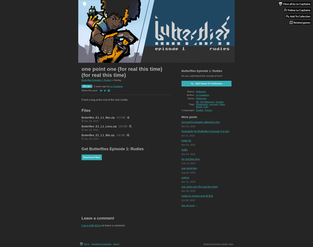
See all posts (188, 205)
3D (197, 102)
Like (88, 86)
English (199, 110)
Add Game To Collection (208, 83)
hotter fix (186, 140)
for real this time (190, 159)
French (208, 110)
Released (201, 91)
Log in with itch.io (92, 225)
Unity (206, 107)
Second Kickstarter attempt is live (200, 122)
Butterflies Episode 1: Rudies (96, 80)
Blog (231, 244)
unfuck (185, 177)
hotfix (184, 149)
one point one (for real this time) (199, 186)
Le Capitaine (116, 86)
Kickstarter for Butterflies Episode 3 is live (205, 131)
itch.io (86, 244)
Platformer (201, 98)
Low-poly (213, 104)
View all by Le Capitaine (101, 244)
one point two (189, 168)
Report (116, 244)
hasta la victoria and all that (197, 196)
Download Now (91, 157)
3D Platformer (207, 102)
